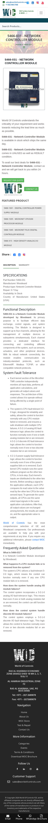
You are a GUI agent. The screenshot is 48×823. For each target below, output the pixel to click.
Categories (24, 743)
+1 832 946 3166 (12, 5)
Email (8, 818)
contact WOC (38, 540)
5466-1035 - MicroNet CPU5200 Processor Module (18, 221)
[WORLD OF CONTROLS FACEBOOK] (28, 2)
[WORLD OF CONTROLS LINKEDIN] (33, 2)
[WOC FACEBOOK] (17, 770)
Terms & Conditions (24, 752)
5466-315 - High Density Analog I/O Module (21, 243)
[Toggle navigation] (41, 13)
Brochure (42, 818)
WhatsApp (31, 818)
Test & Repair (24, 725)
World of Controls (14, 523)
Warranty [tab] (24, 265)
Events (24, 747)
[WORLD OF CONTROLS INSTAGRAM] (37, 2)
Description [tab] (9, 265)
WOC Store (24, 720)
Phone (19, 818)
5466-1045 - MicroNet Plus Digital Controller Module (20, 232)
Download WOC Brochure (24, 756)
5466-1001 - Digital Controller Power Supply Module (22, 210)
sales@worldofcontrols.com (17, 2)
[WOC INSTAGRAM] (30, 770)
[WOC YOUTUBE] (37, 770)
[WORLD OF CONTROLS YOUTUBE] (42, 2)
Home (18, 44)
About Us (24, 716)
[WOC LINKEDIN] (24, 770)
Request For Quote (13, 180)
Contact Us (31, 189)
